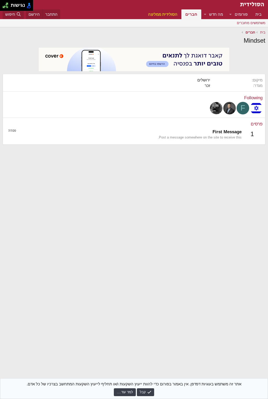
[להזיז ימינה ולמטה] (6, 6)
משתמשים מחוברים (251, 23)
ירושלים (203, 80)
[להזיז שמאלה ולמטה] (4, 6)
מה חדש (216, 14)
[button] (230, 14)
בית (258, 14)
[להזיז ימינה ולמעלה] (6, 4)
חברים (191, 14)
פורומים (241, 14)
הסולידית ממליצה (162, 14)
